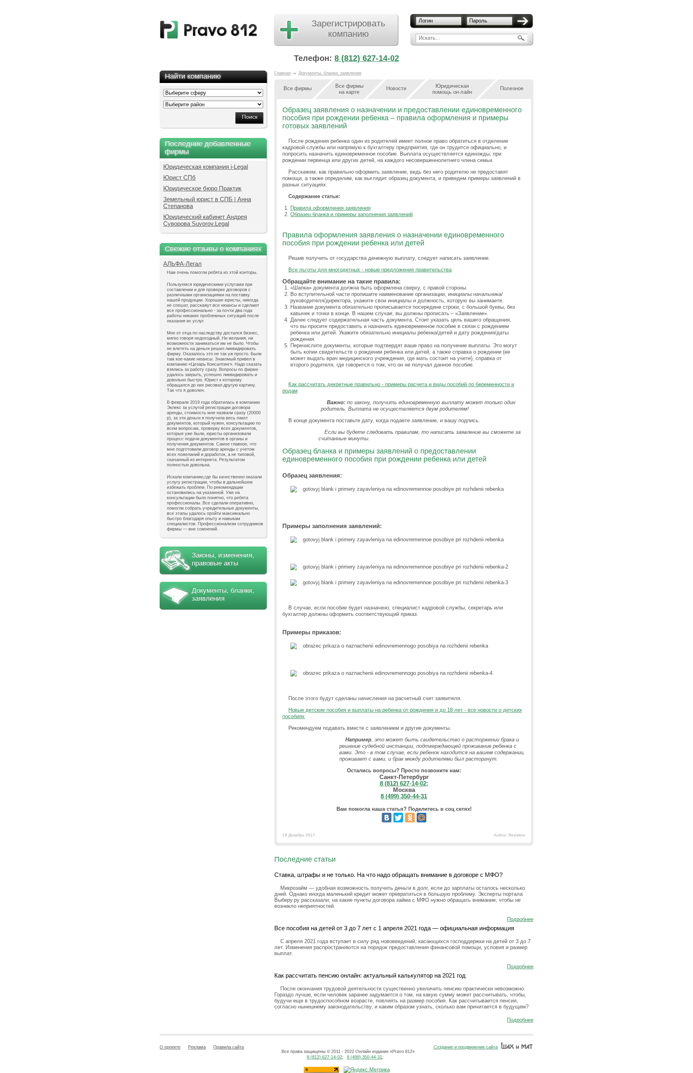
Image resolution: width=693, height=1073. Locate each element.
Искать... (429, 38)
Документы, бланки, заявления (223, 594)
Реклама (197, 1047)
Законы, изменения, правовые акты (223, 559)
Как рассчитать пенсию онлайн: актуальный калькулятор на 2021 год (370, 975)
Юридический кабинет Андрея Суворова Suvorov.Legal (205, 220)
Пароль (478, 21)
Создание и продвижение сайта (466, 1047)
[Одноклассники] (410, 817)
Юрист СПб (179, 177)
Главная (282, 73)
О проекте (170, 1047)
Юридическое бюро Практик (202, 188)
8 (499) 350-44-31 (404, 796)
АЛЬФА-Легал (182, 263)
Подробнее (520, 919)
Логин (426, 21)
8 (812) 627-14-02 (366, 58)
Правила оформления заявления (330, 208)
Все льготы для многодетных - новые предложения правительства (370, 270)
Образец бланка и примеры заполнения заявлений (351, 214)
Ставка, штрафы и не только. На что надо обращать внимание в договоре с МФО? (388, 874)
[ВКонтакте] (386, 817)
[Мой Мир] (421, 817)
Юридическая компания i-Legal (205, 166)
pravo (208, 30)
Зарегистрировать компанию (348, 28)
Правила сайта (228, 1047)
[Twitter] (398, 817)
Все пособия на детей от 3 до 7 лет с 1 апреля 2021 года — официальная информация (394, 928)
